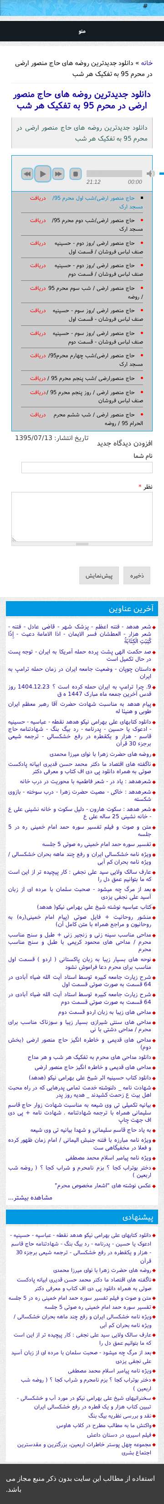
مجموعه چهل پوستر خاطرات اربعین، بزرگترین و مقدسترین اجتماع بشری (84, 1448)
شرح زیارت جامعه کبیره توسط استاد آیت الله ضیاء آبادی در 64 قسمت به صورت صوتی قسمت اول (80, 980)
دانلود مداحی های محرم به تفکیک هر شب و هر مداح (89, 1057)
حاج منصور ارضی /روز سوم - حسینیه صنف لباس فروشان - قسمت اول (98, 314)
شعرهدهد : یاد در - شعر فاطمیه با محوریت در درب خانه (85, 781)
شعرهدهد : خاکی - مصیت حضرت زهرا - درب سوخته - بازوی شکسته (80, 795)
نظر (145, 486)
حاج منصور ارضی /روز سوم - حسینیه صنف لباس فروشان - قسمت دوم (98, 337)
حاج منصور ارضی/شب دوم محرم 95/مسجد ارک (98, 224)
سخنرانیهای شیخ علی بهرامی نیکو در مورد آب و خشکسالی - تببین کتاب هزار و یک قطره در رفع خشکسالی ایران (84, 1402)
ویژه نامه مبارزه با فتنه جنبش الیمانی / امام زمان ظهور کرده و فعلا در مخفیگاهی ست (80, 1143)
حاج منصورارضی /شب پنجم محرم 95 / (91, 378)
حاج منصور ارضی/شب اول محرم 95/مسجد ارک (98, 202)
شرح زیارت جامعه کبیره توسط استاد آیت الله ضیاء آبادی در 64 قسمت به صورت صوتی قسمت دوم (80, 998)
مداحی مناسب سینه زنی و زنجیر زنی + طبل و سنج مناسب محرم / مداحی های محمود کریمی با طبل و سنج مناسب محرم (80, 942)
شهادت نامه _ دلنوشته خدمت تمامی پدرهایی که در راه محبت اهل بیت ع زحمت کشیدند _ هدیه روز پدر (80, 1091)
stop (75, 173)
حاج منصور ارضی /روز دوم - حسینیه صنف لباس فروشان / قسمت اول (99, 247)
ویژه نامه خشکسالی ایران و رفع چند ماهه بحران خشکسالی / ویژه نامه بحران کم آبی (80, 858)
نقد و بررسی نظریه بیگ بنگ (119, 1415)
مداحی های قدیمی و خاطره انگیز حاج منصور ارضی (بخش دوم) (80, 1043)
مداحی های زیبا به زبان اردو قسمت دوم (104, 1012)
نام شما (143, 455)
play (43, 174)
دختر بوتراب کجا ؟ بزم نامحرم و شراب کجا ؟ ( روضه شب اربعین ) (80, 1171)
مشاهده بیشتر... (30, 1197)
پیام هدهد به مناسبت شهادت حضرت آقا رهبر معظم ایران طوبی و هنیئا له (80, 707)
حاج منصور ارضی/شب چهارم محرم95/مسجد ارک (96, 359)
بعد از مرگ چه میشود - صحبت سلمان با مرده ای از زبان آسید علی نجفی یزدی (80, 893)
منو (82, 30)
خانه (147, 62)
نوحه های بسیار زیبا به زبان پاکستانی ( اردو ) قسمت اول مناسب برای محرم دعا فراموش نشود (80, 963)
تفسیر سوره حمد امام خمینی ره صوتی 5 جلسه (96, 844)
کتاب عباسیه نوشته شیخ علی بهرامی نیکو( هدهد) (94, 906)
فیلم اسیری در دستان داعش (119, 1434)
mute (151, 173)
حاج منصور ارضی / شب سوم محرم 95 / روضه (96, 292)
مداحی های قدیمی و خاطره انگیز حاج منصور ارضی (93, 1067)
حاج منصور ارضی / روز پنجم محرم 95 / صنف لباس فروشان (95, 396)
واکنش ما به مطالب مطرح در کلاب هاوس (103, 1425)
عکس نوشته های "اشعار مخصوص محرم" (103, 1185)
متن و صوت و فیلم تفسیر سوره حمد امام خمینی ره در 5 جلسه (80, 830)
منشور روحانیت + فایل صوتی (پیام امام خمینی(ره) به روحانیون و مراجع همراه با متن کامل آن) (80, 920)
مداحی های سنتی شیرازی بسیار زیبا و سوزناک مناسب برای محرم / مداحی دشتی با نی (80, 1025)
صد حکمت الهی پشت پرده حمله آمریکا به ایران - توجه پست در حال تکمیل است (80, 655)
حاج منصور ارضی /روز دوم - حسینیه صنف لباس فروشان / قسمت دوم (99, 269)
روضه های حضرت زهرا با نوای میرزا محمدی (100, 753)
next (58, 173)
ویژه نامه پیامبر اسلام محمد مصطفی (108, 1157)
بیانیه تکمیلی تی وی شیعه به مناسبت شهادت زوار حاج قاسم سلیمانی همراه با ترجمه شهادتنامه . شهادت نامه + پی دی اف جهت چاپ (80, 1112)
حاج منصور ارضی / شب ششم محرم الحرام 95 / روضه (99, 418)
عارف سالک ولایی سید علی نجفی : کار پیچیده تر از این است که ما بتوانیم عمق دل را (80, 875)
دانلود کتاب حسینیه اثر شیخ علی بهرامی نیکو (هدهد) (90, 1077)
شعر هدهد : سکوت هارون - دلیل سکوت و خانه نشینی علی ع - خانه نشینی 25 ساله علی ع (80, 812)
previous (27, 173)
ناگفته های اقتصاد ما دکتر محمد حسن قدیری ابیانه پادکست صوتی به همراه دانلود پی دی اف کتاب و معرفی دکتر (80, 767)
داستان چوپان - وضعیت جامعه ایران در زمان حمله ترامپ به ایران (80, 672)
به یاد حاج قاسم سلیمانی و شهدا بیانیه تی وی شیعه (91, 1129)
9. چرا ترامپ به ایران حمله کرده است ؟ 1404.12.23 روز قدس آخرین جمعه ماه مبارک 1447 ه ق (80, 690)
